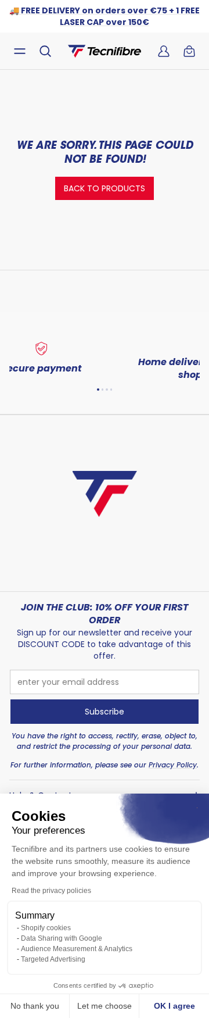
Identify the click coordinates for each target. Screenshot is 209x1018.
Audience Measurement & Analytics (76, 949)
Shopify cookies (46, 928)
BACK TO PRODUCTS (104, 188)
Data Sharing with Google (61, 938)
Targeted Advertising (53, 959)
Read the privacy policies (51, 891)
